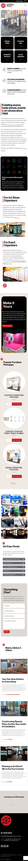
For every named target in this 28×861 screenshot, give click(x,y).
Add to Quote (17, 404)
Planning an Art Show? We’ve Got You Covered (12, 767)
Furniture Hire (16, 694)
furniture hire (9, 124)
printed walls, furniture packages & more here (16, 92)
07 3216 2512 (19, 1)
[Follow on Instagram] (5, 846)
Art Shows (9, 739)
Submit (7, 631)
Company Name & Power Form (12, 559)
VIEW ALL (13, 483)
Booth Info (7, 570)
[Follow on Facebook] (2, 846)
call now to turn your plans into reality (16, 70)
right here (16, 217)
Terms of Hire (20, 854)
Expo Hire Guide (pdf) (9, 574)
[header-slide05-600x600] (14, 35)
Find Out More (7, 325)
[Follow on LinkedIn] (7, 846)
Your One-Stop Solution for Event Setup (13, 680)
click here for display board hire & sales (16, 82)
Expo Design (10, 694)
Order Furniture (8, 563)
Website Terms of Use (5, 856)
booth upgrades (17, 124)
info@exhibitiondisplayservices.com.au (11, 836)
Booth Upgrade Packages (10, 567)
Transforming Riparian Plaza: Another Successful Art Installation (14, 724)
